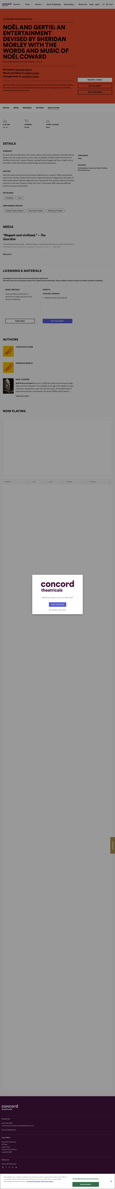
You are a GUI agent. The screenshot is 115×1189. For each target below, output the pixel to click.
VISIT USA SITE (57, 604)
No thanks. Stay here (57, 610)
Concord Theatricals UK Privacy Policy (40, 1181)
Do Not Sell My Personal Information (86, 1179)
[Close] (111, 1181)
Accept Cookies (85, 1184)
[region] (57, 1181)
